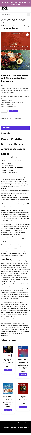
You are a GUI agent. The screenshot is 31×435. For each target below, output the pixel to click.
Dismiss (18, 4)
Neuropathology (6, 118)
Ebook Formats (22, 423)
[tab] (15, 128)
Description (6, 128)
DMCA (14, 423)
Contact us (8, 423)
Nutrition (11, 117)
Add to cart (13, 111)
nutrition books (16, 118)
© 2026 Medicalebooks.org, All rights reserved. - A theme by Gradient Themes (15, 428)
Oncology (17, 117)
